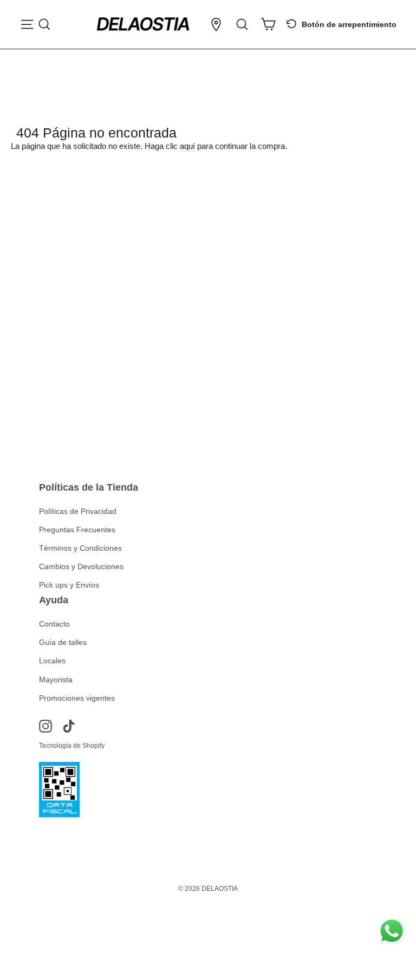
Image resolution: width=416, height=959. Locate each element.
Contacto (54, 623)
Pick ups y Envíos (69, 584)
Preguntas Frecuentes (77, 529)
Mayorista (56, 679)
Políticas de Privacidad (77, 511)
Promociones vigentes (77, 698)
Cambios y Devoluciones (81, 566)
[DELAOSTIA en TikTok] (68, 726)
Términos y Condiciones (80, 548)
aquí (187, 146)
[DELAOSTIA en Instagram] (45, 726)
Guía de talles (63, 642)
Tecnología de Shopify (72, 745)
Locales (52, 660)
